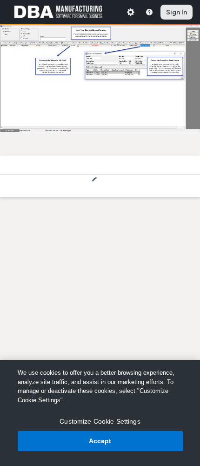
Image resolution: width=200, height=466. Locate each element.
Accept (100, 441)
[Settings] (130, 12)
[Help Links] (149, 12)
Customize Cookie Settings (100, 421)
